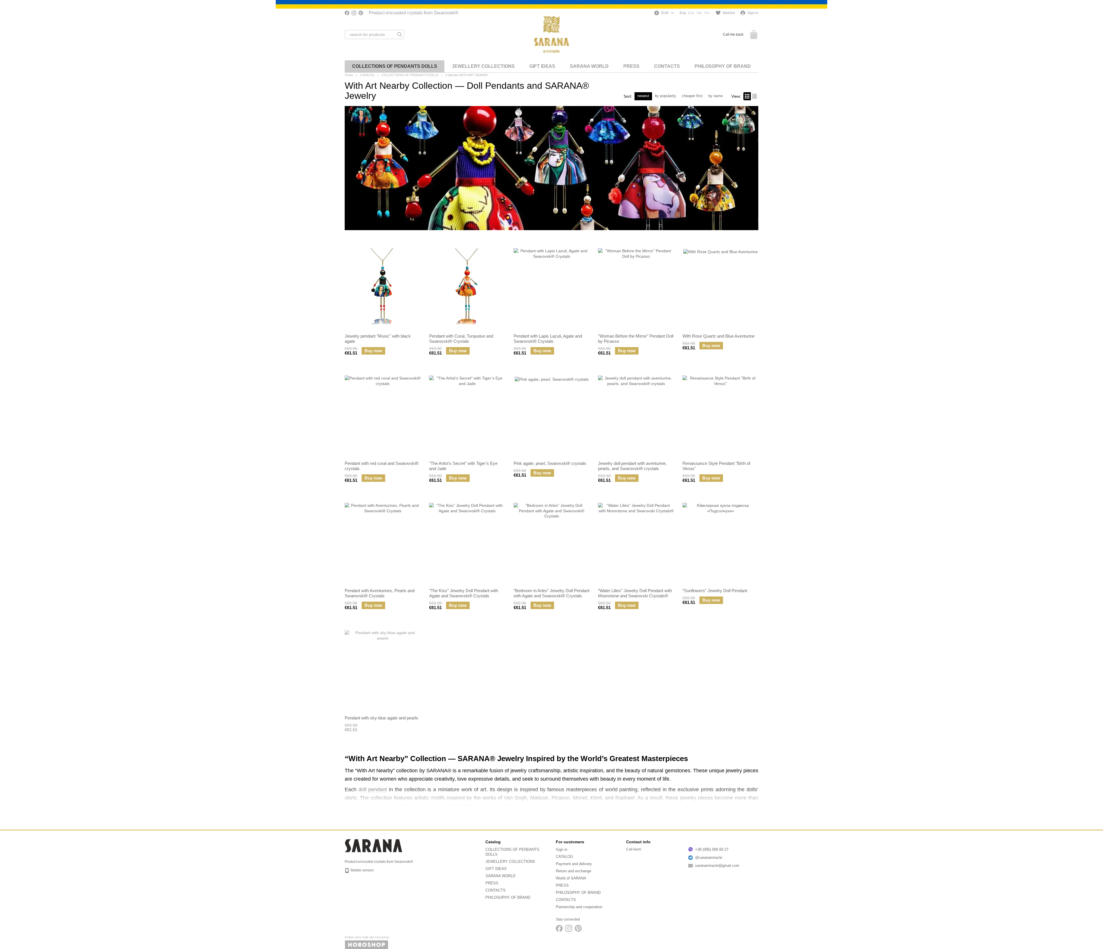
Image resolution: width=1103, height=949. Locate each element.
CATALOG (564, 856)
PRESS (631, 66)
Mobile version (362, 870)
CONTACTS (667, 66)
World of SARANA (571, 878)
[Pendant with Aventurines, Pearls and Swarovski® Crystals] (383, 541)
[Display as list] (754, 96)
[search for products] (399, 34)
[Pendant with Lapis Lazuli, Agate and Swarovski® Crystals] (551, 286)
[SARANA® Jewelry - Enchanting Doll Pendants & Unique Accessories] (373, 846)
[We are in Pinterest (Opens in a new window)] (360, 13)
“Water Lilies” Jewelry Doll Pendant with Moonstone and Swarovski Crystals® (635, 593)
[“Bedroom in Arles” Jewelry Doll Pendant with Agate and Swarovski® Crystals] (551, 541)
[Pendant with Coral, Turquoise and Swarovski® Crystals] (467, 286)
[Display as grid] (747, 96)
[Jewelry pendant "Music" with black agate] (383, 286)
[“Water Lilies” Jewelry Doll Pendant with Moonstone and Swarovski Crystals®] (636, 541)
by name (715, 96)
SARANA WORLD (589, 66)
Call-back (633, 849)
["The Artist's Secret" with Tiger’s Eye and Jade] (467, 413)
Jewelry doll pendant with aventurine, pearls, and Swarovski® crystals (632, 466)
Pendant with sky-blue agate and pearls (381, 717)
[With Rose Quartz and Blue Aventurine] (720, 286)
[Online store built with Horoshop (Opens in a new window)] (367, 942)
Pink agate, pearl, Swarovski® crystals (550, 463)
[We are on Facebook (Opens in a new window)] (347, 13)
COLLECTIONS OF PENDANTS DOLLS (394, 66)
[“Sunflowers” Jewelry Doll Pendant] (720, 541)
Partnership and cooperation (579, 907)
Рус (707, 13)
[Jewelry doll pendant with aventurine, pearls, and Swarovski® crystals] (636, 413)
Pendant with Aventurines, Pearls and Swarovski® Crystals (379, 593)
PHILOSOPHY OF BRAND (723, 66)
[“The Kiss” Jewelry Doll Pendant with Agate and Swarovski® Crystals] (467, 541)
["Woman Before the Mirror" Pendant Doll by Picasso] (636, 286)
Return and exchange (573, 871)
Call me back (733, 34)
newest (643, 96)
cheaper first (692, 96)
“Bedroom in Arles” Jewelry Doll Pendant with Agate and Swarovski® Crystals (551, 593)
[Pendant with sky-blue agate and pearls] (383, 668)
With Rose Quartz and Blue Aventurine (718, 336)
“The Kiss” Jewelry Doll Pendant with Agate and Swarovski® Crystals (463, 593)
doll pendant (372, 789)
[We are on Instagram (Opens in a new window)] (354, 13)
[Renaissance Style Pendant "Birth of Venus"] (720, 413)
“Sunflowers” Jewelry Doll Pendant (714, 590)
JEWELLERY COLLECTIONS (483, 66)
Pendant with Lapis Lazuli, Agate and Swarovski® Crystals (548, 339)
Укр (699, 13)
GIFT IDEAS (542, 66)
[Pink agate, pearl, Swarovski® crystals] (551, 413)
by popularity (665, 96)
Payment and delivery (574, 864)
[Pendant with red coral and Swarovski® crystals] (383, 413)
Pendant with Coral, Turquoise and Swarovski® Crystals (461, 339)
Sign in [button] (561, 849)
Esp (691, 13)
